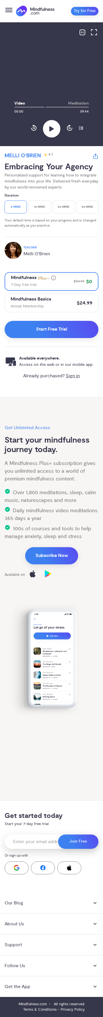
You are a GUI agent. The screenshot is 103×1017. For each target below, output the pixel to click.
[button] (17, 867)
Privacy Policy (73, 1009)
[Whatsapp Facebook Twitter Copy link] (95, 157)
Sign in (73, 376)
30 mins (87, 207)
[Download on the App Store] (32, 575)
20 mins (63, 207)
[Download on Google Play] (48, 575)
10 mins (39, 207)
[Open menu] (9, 11)
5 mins (16, 207)
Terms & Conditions (40, 1009)
